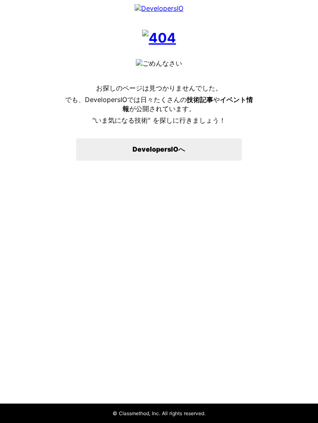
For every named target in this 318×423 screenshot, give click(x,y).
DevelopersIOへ (158, 149)
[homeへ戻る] (159, 38)
